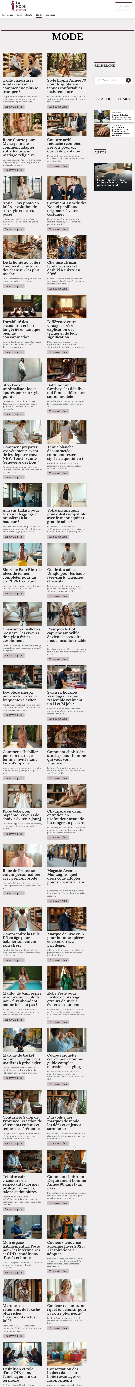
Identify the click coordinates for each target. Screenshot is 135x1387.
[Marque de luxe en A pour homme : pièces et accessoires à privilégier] (66, 919)
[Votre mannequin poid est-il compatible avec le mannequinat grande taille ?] (66, 495)
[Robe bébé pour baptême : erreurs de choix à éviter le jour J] (22, 796)
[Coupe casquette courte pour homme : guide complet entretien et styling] (66, 1040)
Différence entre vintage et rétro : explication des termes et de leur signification (62, 329)
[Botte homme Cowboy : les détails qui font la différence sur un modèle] (66, 370)
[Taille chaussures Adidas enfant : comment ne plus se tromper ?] (22, 65)
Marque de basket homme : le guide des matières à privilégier (22, 1059)
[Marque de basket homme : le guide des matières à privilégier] (22, 1040)
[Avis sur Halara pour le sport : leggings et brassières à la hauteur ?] (22, 495)
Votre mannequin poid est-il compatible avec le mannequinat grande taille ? (66, 516)
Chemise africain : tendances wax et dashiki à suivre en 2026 (63, 268)
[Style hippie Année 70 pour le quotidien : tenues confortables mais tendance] (66, 65)
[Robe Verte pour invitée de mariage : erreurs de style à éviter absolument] (66, 978)
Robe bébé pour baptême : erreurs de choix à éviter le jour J (22, 815)
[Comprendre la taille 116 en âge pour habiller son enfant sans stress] (22, 919)
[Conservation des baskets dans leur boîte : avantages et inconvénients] (66, 1354)
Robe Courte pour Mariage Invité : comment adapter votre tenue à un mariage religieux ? (19, 147)
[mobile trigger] (5, 6)
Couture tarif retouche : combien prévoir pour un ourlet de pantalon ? (65, 145)
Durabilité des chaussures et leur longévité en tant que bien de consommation (21, 329)
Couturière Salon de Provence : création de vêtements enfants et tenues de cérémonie (22, 1123)
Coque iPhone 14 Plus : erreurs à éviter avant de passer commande (112, 183)
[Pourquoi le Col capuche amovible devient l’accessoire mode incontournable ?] (66, 614)
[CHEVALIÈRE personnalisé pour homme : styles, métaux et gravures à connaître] (102, 130)
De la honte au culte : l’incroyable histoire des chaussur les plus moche (21, 268)
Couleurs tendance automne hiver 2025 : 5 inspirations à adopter (66, 1248)
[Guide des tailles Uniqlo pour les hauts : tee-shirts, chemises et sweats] (66, 554)
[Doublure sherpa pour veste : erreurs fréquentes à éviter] (22, 677)
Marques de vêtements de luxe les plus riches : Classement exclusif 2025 (21, 1313)
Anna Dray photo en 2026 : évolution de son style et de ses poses (21, 209)
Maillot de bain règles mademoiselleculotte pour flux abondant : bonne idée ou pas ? (22, 999)
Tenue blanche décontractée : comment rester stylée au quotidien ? (65, 453)
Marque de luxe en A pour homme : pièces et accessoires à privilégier (66, 939)
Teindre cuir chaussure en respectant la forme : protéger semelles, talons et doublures (21, 1184)
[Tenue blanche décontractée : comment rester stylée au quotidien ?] (66, 432)
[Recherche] (120, 6)
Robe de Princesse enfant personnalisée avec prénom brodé (21, 874)
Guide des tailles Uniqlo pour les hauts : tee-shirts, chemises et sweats (66, 575)
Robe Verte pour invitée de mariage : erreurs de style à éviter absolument (64, 999)
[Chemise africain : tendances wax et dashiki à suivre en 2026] (66, 247)
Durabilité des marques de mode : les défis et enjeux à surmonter (64, 1123)
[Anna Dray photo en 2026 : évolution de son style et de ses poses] (22, 188)
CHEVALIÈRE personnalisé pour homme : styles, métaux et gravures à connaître (121, 131)
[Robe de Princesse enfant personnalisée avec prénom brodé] (22, 855)
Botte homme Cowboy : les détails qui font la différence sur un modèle (66, 391)
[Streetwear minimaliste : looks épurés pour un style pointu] (22, 370)
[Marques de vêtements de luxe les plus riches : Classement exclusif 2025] (22, 1290)
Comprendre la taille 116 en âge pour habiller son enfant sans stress (21, 939)
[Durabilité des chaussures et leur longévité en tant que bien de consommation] (22, 306)
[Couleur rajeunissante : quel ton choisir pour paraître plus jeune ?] (66, 1290)
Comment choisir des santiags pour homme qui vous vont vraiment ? (66, 757)
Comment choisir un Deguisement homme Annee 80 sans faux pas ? (66, 1182)
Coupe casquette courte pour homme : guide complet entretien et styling (66, 1061)
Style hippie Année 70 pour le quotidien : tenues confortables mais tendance (66, 86)
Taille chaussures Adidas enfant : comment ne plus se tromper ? (20, 86)
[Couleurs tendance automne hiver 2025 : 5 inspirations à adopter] (66, 1227)
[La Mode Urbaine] (19, 6)
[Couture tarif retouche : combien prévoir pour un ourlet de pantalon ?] (66, 124)
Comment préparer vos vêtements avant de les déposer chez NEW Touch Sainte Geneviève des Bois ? (21, 454)
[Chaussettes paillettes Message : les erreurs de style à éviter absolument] (22, 614)
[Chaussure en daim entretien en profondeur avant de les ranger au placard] (66, 796)
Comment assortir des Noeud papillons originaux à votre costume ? (66, 209)
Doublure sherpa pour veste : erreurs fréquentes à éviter (20, 696)
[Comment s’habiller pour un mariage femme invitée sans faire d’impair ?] (22, 736)
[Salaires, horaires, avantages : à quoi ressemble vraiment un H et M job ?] (66, 677)
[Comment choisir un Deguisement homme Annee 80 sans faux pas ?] (66, 1161)
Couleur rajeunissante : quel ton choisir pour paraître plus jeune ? (66, 1309)
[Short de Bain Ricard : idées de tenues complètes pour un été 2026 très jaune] (22, 554)
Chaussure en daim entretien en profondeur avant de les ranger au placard (66, 817)
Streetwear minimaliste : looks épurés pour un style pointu (21, 391)
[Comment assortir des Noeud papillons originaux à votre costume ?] (66, 188)
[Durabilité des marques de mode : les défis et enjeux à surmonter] (66, 1102)
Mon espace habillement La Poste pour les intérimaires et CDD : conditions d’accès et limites (21, 1250)
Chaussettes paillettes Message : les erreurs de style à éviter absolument (21, 635)
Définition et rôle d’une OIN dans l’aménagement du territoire (19, 1375)
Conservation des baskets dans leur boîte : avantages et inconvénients (64, 1375)
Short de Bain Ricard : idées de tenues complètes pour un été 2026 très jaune (22, 575)
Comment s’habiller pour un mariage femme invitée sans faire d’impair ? (20, 757)
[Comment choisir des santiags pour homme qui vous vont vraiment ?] (66, 736)
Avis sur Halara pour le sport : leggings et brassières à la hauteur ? (21, 516)
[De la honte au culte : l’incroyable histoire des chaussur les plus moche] (22, 247)
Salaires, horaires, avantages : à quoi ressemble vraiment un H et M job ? (64, 698)
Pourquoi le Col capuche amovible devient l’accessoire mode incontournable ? (66, 637)
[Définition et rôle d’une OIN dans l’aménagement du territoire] (22, 1354)
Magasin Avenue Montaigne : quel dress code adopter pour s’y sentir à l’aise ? (66, 878)
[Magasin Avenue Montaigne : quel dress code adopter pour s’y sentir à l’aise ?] (66, 855)
